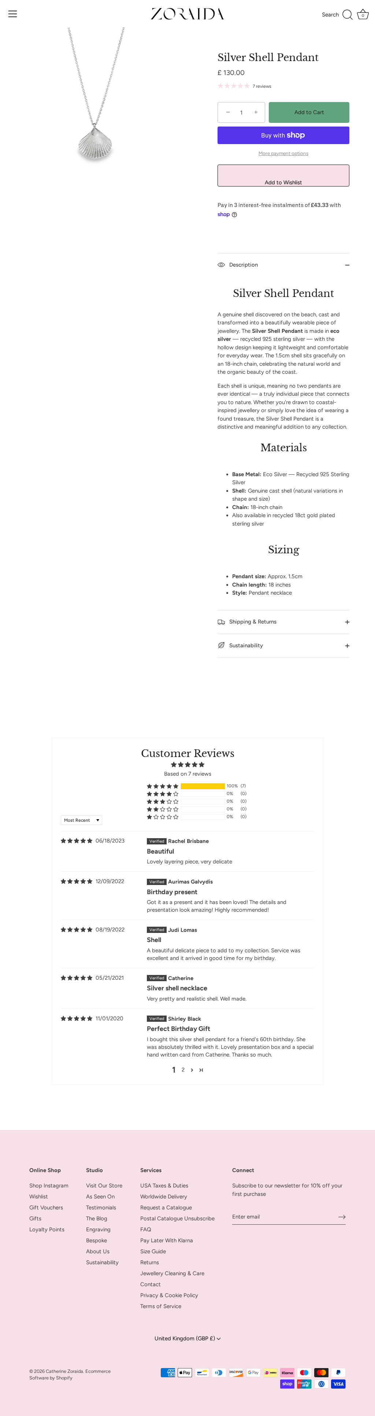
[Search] (337, 15)
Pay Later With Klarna (166, 1240)
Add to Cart (309, 112)
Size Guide (153, 1251)
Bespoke (96, 1240)
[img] (76, 841)
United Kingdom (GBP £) (185, 1338)
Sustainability (245, 645)
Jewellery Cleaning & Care (172, 1273)
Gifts (35, 1218)
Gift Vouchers (46, 1207)
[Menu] (13, 14)
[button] (162, 786)
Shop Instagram (48, 1185)
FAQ (145, 1229)
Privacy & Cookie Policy (169, 1295)
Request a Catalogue (166, 1207)
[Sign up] (342, 1216)
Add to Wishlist (283, 182)
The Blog (96, 1218)
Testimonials (101, 1207)
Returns (149, 1262)
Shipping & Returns (252, 621)
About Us (97, 1251)
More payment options (283, 153)
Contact (150, 1284)
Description (243, 264)
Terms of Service (160, 1306)
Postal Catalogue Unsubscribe (177, 1218)
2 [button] (183, 1069)
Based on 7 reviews (187, 774)
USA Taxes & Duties (164, 1185)
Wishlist (38, 1196)
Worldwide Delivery (163, 1196)
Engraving (98, 1229)
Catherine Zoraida (64, 1371)
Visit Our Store (104, 1185)
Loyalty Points (46, 1229)
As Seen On (100, 1196)
